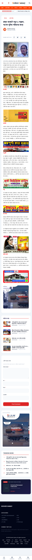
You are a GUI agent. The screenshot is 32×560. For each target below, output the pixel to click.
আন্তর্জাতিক (16, 541)
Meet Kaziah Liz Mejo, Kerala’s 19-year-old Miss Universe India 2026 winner (20, 331)
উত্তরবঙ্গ (25, 7)
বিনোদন (8, 541)
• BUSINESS (4, 519)
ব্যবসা (4, 541)
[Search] (29, 3)
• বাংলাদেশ (3, 517)
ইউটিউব (22, 543)
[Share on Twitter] (17, 37)
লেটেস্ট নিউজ (7, 7)
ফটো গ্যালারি (26, 541)
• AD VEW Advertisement (7, 515)
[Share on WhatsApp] (21, 37)
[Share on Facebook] (14, 37)
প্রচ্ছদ (2, 7)
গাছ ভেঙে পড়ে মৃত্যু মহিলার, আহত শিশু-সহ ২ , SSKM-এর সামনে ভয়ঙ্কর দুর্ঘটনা (17, 469)
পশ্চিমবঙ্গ (16, 7)
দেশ (12, 7)
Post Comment (16, 404)
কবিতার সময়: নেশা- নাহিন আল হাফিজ (18, 338)
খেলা (12, 541)
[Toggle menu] (2, 3)
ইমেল (4, 387)
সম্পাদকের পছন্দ (12, 543)
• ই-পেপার (3, 522)
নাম (4, 380)
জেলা (29, 7)
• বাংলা (17, 517)
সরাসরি (18, 543)
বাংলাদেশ (21, 541)
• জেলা (17, 519)
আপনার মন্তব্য (6, 366)
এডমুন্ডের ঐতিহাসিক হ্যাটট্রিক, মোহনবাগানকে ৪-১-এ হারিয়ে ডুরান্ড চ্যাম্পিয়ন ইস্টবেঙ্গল (17, 473)
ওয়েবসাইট (5, 394)
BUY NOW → (13, 491)
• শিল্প (17, 515)
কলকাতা (20, 7)
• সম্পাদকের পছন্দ (19, 522)
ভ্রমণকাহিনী (6, 543)
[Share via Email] (24, 37)
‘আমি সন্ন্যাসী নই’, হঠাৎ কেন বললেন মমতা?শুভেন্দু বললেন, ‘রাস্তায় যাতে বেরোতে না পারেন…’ (19, 323)
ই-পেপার (26, 543)
